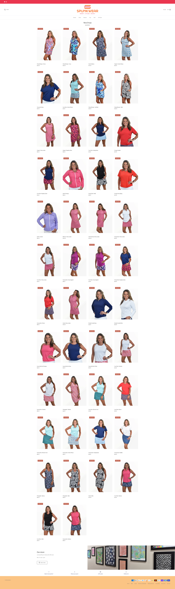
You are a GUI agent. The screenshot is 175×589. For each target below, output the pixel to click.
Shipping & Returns (151, 583)
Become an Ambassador (142, 583)
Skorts (80, 17)
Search (128, 583)
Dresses (74, 17)
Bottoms (85, 17)
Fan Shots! (100, 17)
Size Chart (168, 583)
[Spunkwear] (87, 9)
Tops (90, 17)
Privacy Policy (157, 583)
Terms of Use (163, 583)
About (132, 583)
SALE (94, 17)
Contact (135, 583)
